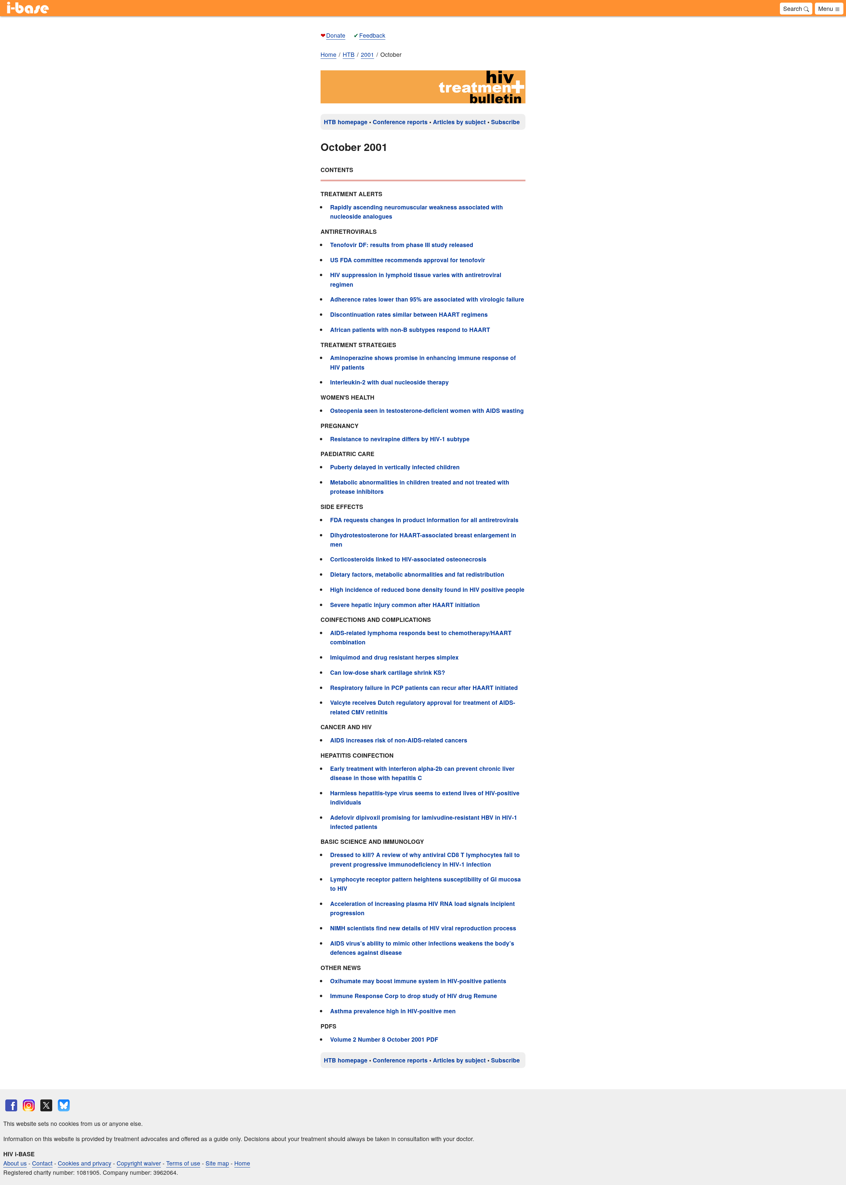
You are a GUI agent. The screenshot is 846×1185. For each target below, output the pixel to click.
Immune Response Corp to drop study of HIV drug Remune (413, 995)
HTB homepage (345, 122)
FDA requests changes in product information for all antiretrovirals (424, 520)
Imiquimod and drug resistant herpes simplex (394, 657)
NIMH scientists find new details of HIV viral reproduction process (423, 928)
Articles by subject (459, 122)
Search (793, 8)
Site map (217, 1163)
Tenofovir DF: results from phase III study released (401, 244)
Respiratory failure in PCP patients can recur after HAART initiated (424, 687)
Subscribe (505, 122)
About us (15, 1163)
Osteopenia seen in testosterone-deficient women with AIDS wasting (427, 410)
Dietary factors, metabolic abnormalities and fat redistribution (417, 574)
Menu (826, 8)
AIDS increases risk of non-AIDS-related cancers (398, 740)
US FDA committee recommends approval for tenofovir (407, 260)
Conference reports (400, 122)
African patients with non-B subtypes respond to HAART (410, 329)
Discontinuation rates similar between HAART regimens (409, 314)
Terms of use (183, 1163)
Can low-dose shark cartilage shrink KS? (387, 672)
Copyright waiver (139, 1163)
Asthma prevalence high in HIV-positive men (393, 1011)
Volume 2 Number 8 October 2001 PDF (384, 1039)
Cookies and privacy (84, 1163)
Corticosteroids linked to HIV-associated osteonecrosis (408, 559)
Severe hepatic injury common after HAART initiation (405, 604)
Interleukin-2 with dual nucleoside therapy (389, 382)
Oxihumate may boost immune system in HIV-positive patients (418, 981)
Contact (42, 1163)
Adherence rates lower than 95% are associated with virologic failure (427, 299)
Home (328, 54)
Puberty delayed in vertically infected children (395, 467)
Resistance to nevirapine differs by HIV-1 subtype (400, 439)
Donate (335, 35)
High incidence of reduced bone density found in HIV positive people (427, 589)
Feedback (372, 35)
